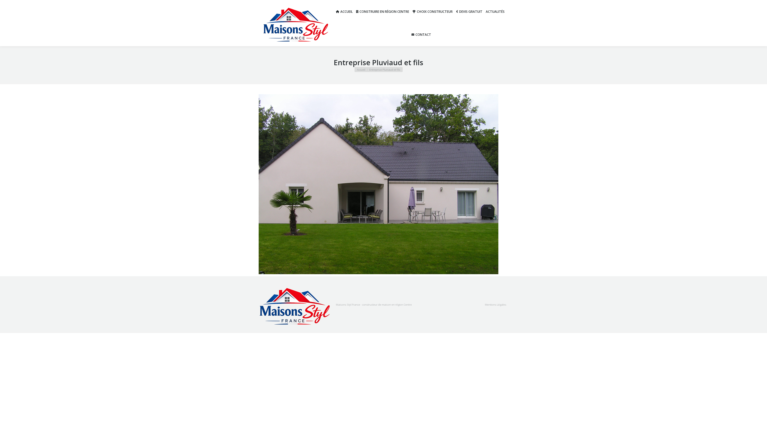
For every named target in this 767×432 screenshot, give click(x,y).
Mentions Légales (495, 304)
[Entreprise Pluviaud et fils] (378, 184)
